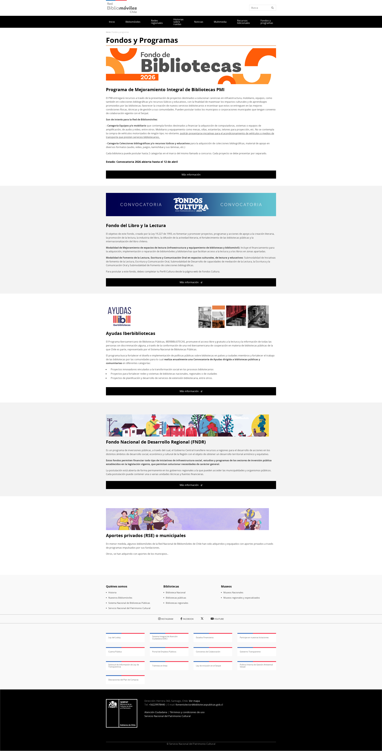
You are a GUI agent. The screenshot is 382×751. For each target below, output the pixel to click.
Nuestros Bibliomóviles (120, 597)
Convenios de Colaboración (208, 651)
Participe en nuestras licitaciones (254, 637)
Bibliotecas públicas (176, 597)
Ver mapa (194, 701)
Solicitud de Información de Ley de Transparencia (123, 665)
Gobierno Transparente (250, 651)
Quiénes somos (116, 586)
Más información (191, 174)
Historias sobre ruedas (178, 22)
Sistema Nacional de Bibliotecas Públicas (129, 603)
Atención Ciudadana (155, 712)
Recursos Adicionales (243, 22)
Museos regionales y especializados (241, 597)
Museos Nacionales (233, 592)
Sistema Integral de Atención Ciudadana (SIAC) (165, 637)
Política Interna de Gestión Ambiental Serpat (256, 665)
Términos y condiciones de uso (187, 712)
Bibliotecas (171, 586)
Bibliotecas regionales (177, 603)
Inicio (112, 21)
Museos (226, 586)
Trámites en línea (159, 665)
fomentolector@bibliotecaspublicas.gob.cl (199, 704)
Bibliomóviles (132, 21)
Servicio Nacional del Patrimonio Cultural (129, 608)
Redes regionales (157, 22)
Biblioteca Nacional (175, 592)
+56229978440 (157, 704)
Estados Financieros (205, 637)
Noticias (198, 21)
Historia (112, 592)
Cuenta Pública (115, 651)
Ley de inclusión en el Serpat (208, 665)
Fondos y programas (267, 22)
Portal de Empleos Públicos (164, 651)
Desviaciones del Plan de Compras (123, 679)
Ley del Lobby (114, 637)
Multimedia (220, 21)
